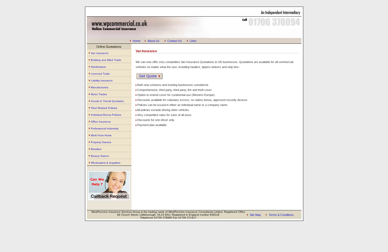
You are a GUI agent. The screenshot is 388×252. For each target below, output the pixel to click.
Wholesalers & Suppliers (105, 162)
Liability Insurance (102, 80)
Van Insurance (99, 53)
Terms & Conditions (281, 214)
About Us (153, 40)
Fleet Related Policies (104, 107)
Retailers (96, 149)
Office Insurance (101, 121)
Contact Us (174, 40)
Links (193, 40)
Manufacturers (99, 87)
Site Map (255, 214)
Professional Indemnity (105, 128)
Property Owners (101, 142)
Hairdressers (98, 66)
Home (136, 40)
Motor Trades (99, 94)
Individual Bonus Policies (106, 114)
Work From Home (101, 135)
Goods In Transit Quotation (107, 101)
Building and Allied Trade (106, 60)
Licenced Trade (100, 73)
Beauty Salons (100, 155)
